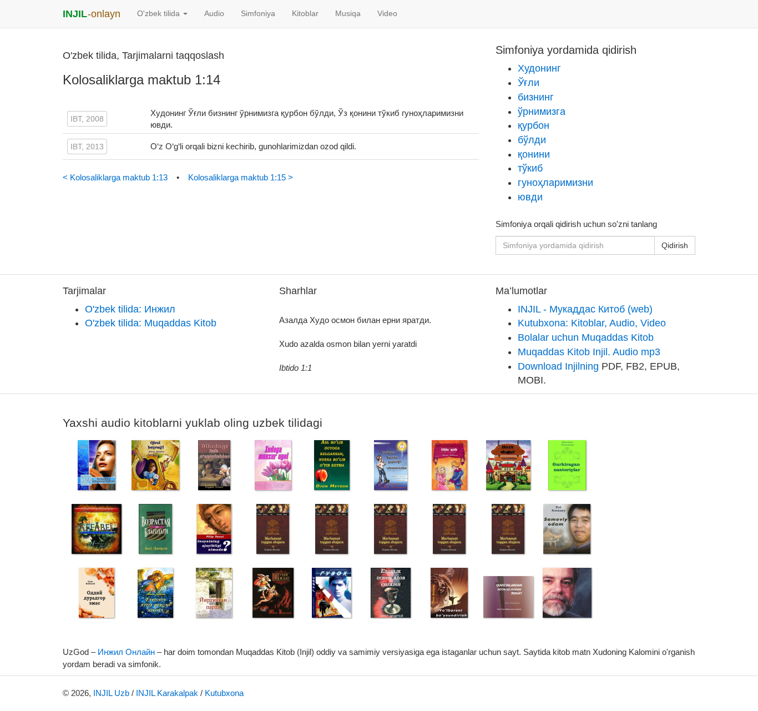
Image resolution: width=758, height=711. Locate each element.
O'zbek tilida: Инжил (130, 309)
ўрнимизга (541, 111)
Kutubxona (224, 693)
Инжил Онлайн (126, 652)
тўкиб (530, 168)
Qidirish (674, 245)
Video (387, 13)
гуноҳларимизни (555, 182)
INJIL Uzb (111, 693)
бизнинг (536, 97)
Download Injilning (558, 366)
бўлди (532, 139)
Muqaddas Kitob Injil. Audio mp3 (589, 351)
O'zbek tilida (159, 13)
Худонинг (539, 68)
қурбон (533, 125)
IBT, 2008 (87, 118)
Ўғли (528, 82)
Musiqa (348, 13)
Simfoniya (258, 13)
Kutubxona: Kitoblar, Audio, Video (592, 323)
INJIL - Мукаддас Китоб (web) (585, 309)
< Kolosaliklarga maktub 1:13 (116, 177)
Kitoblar (305, 13)
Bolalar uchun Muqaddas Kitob (586, 337)
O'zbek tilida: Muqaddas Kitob (150, 323)
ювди (530, 197)
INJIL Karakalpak (167, 693)
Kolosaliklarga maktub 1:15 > (240, 177)
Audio (214, 13)
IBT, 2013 (87, 146)
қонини (534, 154)
